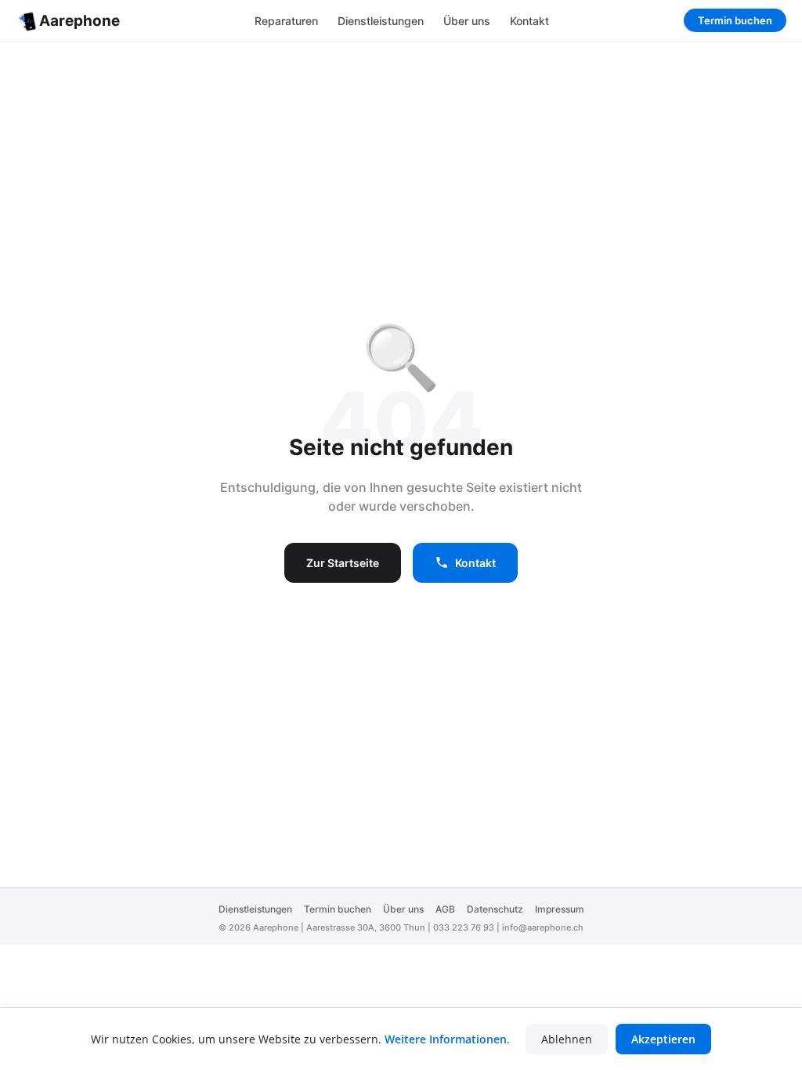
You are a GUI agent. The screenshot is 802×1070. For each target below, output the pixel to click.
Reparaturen (286, 20)
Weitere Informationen (446, 1039)
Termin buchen (735, 20)
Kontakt (529, 20)
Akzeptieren (663, 1039)
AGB (445, 909)
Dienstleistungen (381, 20)
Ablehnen (566, 1039)
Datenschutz (495, 909)
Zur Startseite (342, 562)
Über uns (466, 20)
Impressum (559, 909)
